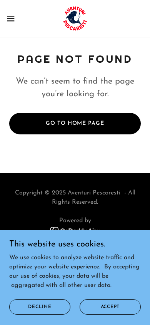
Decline (39, 306)
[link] (75, 18)
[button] (14, 18)
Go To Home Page (75, 123)
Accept (110, 306)
